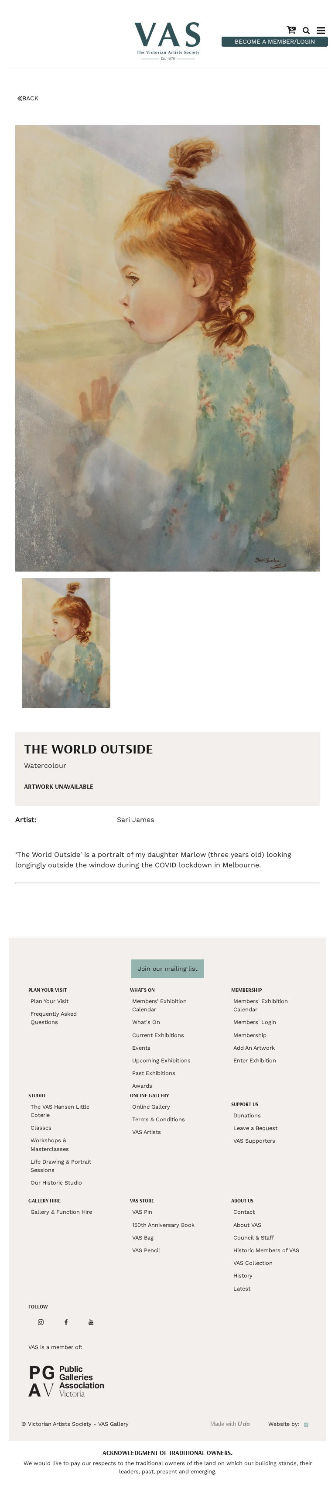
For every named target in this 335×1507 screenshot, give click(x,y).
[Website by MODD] (306, 1424)
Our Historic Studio (56, 1182)
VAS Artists (146, 1132)
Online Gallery (151, 1106)
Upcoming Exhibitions (161, 1060)
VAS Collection (253, 1263)
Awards (142, 1085)
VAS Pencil (146, 1250)
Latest (241, 1288)
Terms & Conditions (158, 1119)
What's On (146, 1022)
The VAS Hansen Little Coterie (60, 1110)
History (243, 1275)
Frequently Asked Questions (54, 1017)
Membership (250, 1035)
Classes (41, 1127)
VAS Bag (143, 1237)
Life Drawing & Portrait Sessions (61, 1165)
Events (141, 1048)
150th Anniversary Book (163, 1225)
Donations (247, 1115)
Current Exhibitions (158, 1035)
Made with (230, 1424)
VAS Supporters (254, 1140)
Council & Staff (253, 1237)
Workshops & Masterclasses (50, 1144)
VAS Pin (142, 1212)
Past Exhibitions (153, 1073)
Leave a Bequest (255, 1128)
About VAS (247, 1225)
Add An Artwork (254, 1048)
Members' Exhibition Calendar (159, 1005)
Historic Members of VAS (266, 1250)
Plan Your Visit (49, 1001)
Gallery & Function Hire (61, 1212)
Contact (244, 1212)
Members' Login (254, 1022)
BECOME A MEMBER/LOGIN (275, 41)
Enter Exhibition (254, 1060)
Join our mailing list (168, 968)
